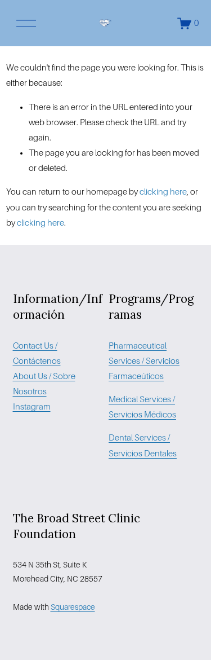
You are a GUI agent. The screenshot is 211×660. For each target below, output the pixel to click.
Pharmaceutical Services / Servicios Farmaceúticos (144, 361)
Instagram (32, 406)
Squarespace (73, 606)
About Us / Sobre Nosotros (44, 384)
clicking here (163, 191)
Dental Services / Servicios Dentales (143, 445)
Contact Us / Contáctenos (37, 353)
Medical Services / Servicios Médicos (142, 407)
